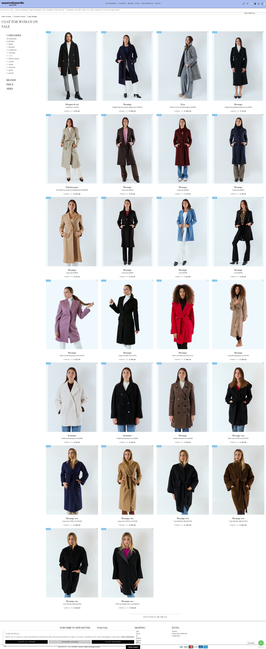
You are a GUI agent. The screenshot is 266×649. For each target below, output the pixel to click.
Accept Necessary (113, 642)
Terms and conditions (179, 633)
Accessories (110, 3)
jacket (11, 61)
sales (137, 3)
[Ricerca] (243, 4)
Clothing (122, 3)
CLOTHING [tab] (10, 41)
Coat (10, 56)
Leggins (12, 67)
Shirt (11, 70)
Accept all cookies (26, 642)
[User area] (258, 4)
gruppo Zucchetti (95, 646)
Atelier (85, 646)
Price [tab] (10, 84)
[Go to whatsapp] (261, 643)
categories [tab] (14, 35)
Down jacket (14, 59)
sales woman (6, 16)
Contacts (138, 638)
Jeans (11, 64)
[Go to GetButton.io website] (261, 647)
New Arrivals (147, 3)
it (247, 4)
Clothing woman (19, 16)
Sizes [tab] (10, 88)
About (137, 631)
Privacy (174, 631)
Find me (137, 633)
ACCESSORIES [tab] (11, 39)
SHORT (11, 73)
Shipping (138, 643)
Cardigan (13, 50)
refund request (133, 647)
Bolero (12, 47)
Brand (130, 3)
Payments (138, 640)
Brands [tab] (11, 80)
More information (127, 637)
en (251, 4)
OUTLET (158, 3)
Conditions (176, 636)
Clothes (12, 53)
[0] (262, 4)
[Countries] (255, 4)
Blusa (11, 44)
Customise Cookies (69, 642)
